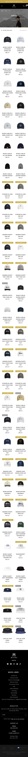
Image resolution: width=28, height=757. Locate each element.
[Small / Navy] (7, 61)
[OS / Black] (21, 568)
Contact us (14, 675)
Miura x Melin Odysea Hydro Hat (20, 407)
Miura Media (14, 693)
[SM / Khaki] (7, 105)
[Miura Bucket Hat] (21, 546)
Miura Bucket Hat (20, 555)
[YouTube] (17, 664)
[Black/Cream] (21, 484)
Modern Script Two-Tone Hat (7, 276)
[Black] (7, 186)
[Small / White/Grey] (7, 309)
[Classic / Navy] (21, 83)
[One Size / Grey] (21, 166)
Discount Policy (14, 682)
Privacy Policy (4, 748)
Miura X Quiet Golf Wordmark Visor (7, 577)
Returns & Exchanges (14, 680)
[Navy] (7, 206)
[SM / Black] (21, 105)
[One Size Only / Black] (7, 146)
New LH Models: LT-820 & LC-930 (14, 1)
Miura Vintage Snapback (7, 492)
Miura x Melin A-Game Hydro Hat (7, 114)
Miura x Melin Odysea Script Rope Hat (20, 297)
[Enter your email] (25, 715)
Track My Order (14, 677)
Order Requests (14, 688)
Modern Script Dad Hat (7, 235)
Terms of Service (12, 748)
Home (2, 10)
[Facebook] (7, 664)
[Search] (23, 6)
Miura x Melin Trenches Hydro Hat (20, 70)
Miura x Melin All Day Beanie (7, 154)
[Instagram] (14, 664)
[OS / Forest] (21, 524)
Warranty (14, 695)
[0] (26, 6)
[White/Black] (7, 287)
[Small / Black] (7, 39)
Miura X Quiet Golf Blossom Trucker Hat (20, 533)
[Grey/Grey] (21, 267)
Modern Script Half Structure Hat (7, 341)
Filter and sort (7, 30)
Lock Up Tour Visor (20, 619)
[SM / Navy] (21, 125)
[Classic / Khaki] (21, 397)
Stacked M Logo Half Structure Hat (7, 385)
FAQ (14, 686)
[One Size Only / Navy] (21, 146)
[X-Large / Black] (21, 287)
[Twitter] (11, 664)
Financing (14, 690)
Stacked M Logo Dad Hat (7, 195)
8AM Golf (18, 752)
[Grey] (21, 186)
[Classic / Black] (21, 61)
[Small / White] (21, 39)
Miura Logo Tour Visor (7, 599)
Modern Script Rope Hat (7, 512)
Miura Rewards (14, 697)
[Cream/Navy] (7, 267)
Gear (6, 10)
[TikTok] (20, 664)
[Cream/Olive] (7, 484)
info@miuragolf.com (14, 733)
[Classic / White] (7, 83)
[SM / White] (7, 125)
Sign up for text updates (17, 719)
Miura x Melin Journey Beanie (7, 174)
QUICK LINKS (13, 672)
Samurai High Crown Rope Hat (20, 450)
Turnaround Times (14, 684)
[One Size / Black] (7, 166)
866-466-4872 (14, 728)
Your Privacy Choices (23, 748)
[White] (21, 206)
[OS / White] (7, 546)
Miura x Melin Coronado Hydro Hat (7, 49)
